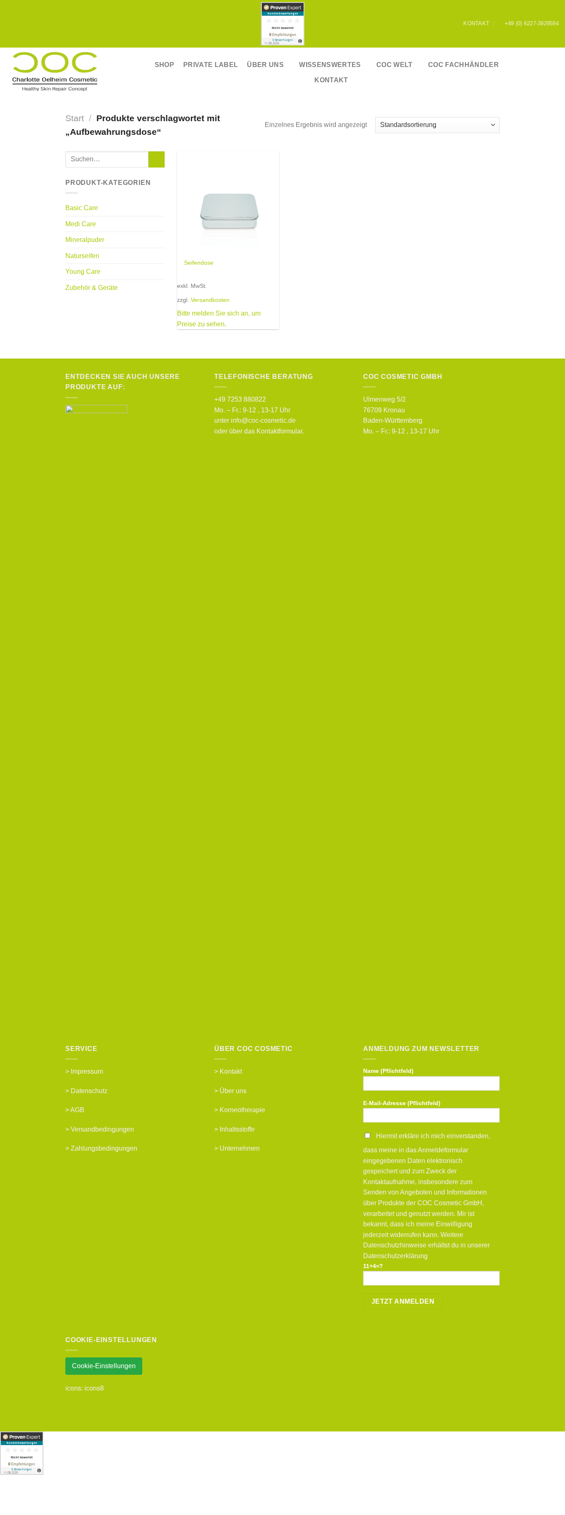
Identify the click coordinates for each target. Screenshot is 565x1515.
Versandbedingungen (102, 1129)
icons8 (94, 1388)
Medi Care (80, 223)
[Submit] (156, 159)
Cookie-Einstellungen (104, 1365)
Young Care (83, 271)
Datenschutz (89, 1090)
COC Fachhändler (463, 64)
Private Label (210, 64)
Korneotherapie (242, 1109)
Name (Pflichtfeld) (388, 1070)
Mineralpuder (84, 239)
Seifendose (198, 262)
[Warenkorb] (555, 72)
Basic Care (81, 207)
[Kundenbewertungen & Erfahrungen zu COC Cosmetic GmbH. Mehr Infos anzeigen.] (282, 24)
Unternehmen (240, 1148)
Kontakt (331, 80)
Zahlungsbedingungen (104, 1148)
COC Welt (394, 64)
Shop (164, 64)
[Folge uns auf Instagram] (445, 23)
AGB (77, 1109)
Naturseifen (82, 255)
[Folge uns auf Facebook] (437, 23)
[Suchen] (520, 72)
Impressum (87, 1071)
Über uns (233, 1090)
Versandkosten (210, 300)
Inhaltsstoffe (237, 1129)
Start (74, 118)
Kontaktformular (279, 431)
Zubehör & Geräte (91, 287)
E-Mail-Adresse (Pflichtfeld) (402, 1103)
